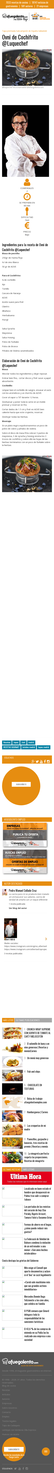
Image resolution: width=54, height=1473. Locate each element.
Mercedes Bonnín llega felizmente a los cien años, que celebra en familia (36, 1300)
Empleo (5, 1416)
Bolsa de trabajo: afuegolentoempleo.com (35, 1100)
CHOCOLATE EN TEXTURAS (33, 1086)
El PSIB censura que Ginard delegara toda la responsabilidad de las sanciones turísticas (36, 1316)
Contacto (6, 1412)
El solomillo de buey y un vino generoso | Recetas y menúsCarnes (36, 1047)
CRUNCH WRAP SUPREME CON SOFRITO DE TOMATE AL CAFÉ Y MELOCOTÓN (37, 1032)
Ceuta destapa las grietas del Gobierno (20, 1260)
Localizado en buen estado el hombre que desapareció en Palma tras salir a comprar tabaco (37, 1194)
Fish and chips (33, 1071)
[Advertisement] (27, 617)
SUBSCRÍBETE (21, 784)
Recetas (6, 1390)
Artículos (6, 1394)
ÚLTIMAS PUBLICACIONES (28, 1020)
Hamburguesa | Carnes (37, 1112)
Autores (6, 1398)
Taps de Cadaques (11, 1425)
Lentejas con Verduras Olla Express (19, 1429)
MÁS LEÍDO (8, 1020)
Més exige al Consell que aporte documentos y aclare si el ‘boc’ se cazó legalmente (37, 1271)
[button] (5, 937)
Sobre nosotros (9, 1407)
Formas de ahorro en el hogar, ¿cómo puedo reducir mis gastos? (38, 1228)
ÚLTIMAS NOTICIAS (11, 1169)
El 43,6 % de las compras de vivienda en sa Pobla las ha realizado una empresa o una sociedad (37, 1334)
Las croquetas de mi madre (35, 1127)
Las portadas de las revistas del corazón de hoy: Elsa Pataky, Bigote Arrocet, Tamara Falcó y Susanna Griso (38, 1212)
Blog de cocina (9, 1385)
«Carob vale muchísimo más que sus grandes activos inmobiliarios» (37, 1285)
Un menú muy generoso (38, 1058)
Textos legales (9, 1421)
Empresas (7, 1403)
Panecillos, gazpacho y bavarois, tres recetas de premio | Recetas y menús (36, 1142)
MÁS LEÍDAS (28, 1169)
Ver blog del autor (18, 908)
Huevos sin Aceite (10, 1434)
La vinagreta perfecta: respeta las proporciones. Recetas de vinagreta (36, 1157)
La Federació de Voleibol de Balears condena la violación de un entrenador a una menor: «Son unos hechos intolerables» (37, 1246)
